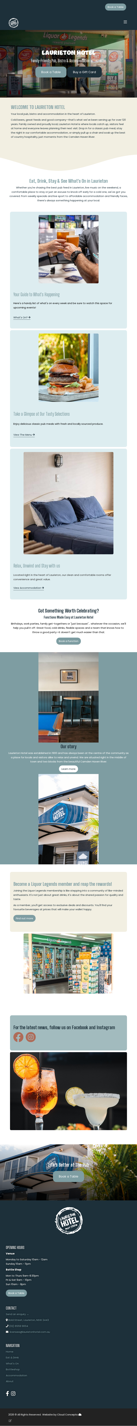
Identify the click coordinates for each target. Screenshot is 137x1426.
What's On (12, 1363)
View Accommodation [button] (27, 588)
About (10, 1381)
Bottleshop (13, 1369)
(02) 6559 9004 (18, 1326)
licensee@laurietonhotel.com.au (30, 1332)
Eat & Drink (12, 1357)
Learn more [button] (68, 769)
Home (9, 1351)
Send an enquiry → (17, 1314)
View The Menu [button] (23, 434)
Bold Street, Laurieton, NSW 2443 (28, 1320)
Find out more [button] (24, 918)
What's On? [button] (20, 317)
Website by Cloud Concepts (60, 1414)
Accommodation (16, 1375)
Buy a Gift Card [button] (84, 72)
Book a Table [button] (116, 7)
